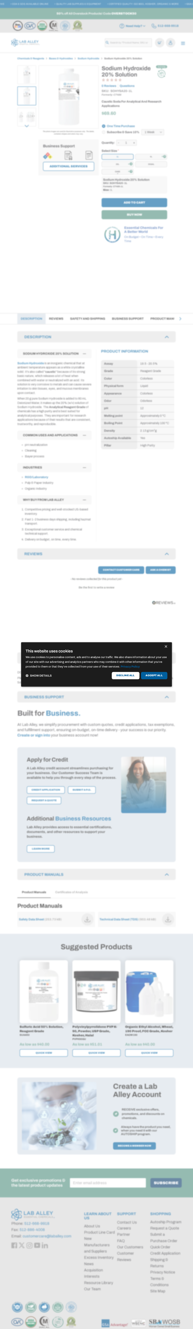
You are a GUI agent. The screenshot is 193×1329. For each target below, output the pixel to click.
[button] (39, 675)
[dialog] (96, 664)
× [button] (165, 646)
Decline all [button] (125, 675)
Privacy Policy (130, 666)
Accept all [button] (154, 675)
